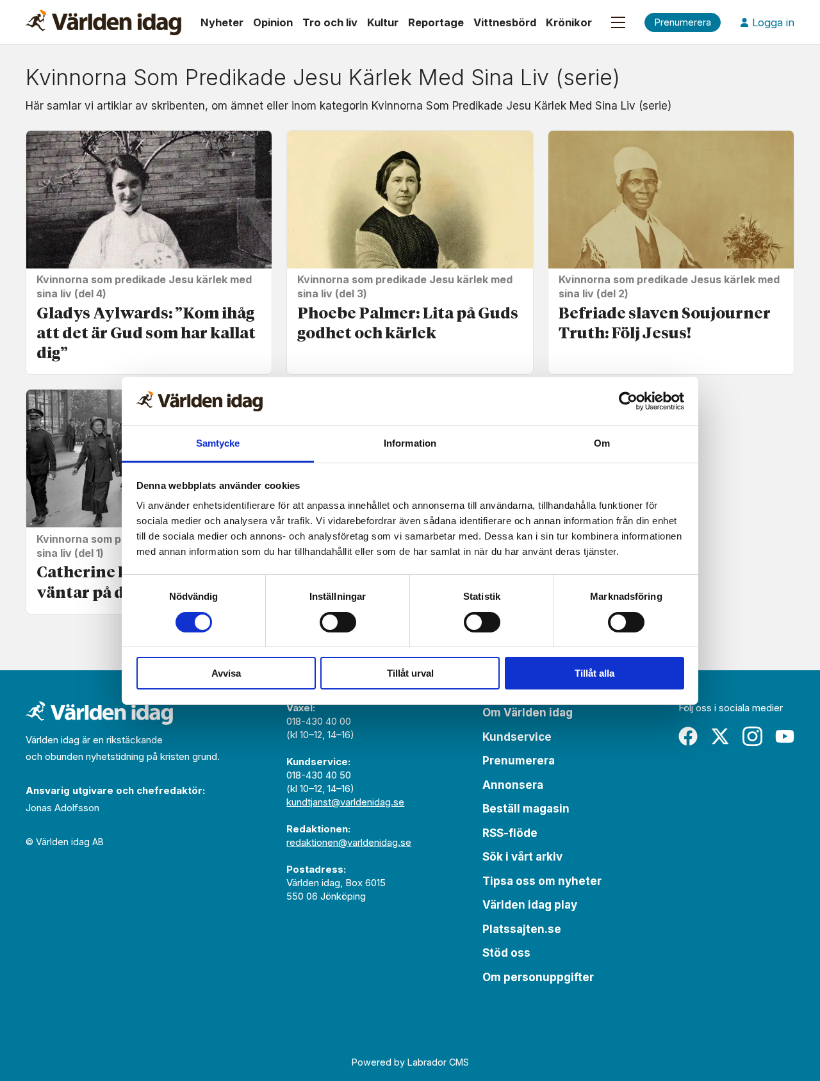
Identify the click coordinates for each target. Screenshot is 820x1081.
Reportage (436, 22)
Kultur (382, 22)
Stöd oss (506, 952)
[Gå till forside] (103, 22)
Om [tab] (602, 443)
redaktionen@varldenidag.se (348, 842)
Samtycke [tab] (218, 443)
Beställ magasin (526, 808)
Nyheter (222, 22)
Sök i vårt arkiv (522, 856)
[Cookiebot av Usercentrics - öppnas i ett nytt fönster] (628, 401)
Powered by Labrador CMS (410, 1062)
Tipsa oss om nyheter (542, 881)
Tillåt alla (594, 673)
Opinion (273, 22)
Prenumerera (518, 760)
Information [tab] (410, 443)
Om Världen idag (527, 712)
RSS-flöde (509, 833)
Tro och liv (329, 22)
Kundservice (517, 736)
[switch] (338, 622)
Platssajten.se (521, 929)
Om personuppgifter (538, 977)
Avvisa (226, 673)
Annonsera (512, 785)
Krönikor (569, 22)
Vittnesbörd (504, 22)
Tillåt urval (410, 673)
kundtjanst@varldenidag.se (345, 802)
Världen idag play (529, 904)
